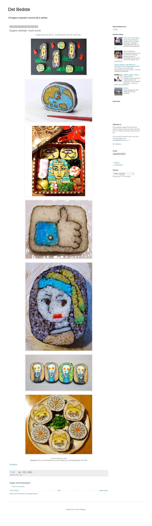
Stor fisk (126, 88)
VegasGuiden (118, 165)
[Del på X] (27, 472)
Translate (127, 176)
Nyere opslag (14, 490)
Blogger (83, 509)
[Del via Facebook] (29, 472)
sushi (65, 458)
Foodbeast (13, 464)
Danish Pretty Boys (129, 51)
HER (85, 460)
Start (58, 490)
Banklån (116, 163)
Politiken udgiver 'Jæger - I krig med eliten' (132, 75)
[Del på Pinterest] (31, 472)
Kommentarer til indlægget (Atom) (27, 493)
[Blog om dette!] (25, 472)
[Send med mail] (23, 472)
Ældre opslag (103, 490)
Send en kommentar (18, 486)
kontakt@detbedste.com (120, 140)
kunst (16, 474)
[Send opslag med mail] (19, 472)
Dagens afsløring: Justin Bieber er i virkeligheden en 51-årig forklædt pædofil (126, 65)
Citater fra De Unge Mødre (131, 38)
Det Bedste (19, 9)
